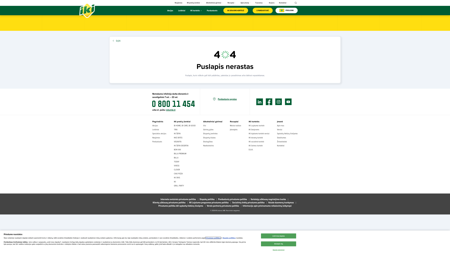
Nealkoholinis (208, 145)
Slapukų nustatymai (278, 250)
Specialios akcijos (159, 133)
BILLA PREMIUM (180, 153)
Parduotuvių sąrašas (227, 99)
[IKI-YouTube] (288, 102)
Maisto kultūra (235, 125)
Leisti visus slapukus (278, 236)
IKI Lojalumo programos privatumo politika (209, 202)
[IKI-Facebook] (269, 102)
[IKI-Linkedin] (259, 102)
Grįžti (118, 41)
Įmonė (280, 121)
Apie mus (280, 125)
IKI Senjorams (254, 129)
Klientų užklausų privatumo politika (169, 202)
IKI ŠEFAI (177, 133)
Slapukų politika (207, 199)
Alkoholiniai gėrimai (212, 121)
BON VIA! (177, 149)
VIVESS (176, 165)
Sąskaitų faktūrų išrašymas (287, 133)
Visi (204, 125)
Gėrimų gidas (208, 129)
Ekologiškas (208, 141)
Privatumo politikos (213, 238)
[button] (194, 2)
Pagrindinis (157, 121)
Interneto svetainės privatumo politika (178, 199)
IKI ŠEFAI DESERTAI (181, 145)
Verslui (279, 129)
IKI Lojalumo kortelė (256, 125)
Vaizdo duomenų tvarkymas (281, 202)
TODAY (176, 161)
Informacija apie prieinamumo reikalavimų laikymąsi (267, 205)
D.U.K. (251, 149)
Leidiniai (155, 129)
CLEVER (177, 169)
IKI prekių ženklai (182, 121)
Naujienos (156, 137)
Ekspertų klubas (209, 137)
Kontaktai (280, 145)
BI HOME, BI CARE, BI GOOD (185, 125)
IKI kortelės (254, 121)
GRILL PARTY (179, 185)
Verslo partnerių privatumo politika (223, 205)
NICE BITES (178, 137)
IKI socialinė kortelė (256, 141)
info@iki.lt (170, 110)
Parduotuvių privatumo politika (232, 199)
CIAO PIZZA (178, 173)
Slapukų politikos (229, 238)
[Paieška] (295, 3)
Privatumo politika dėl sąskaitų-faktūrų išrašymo (180, 205)
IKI (175, 181)
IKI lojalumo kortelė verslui (259, 133)
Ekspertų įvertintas (210, 133)
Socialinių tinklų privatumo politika (248, 202)
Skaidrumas (281, 137)
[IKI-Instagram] (278, 102)
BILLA (176, 157)
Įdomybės (234, 129)
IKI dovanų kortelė (256, 137)
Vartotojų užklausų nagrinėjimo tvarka (268, 199)
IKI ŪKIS (177, 177)
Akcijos (155, 125)
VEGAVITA (177, 141)
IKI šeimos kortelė (256, 145)
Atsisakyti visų (278, 244)
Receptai (234, 121)
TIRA (175, 129)
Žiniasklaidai (282, 141)
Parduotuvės (157, 141)
